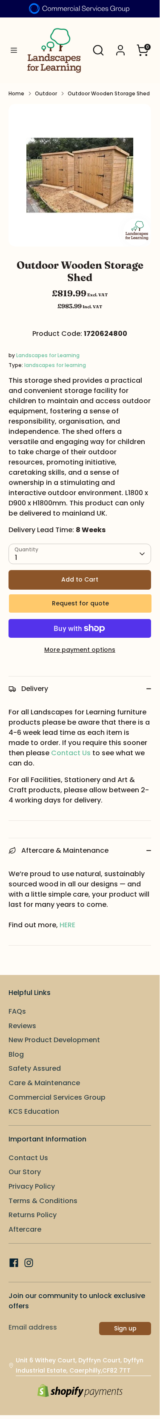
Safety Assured (35, 1068)
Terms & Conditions (43, 1201)
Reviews (22, 1026)
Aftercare (25, 1229)
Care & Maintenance (44, 1083)
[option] (80, 175)
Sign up (125, 1328)
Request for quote (80, 603)
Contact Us (71, 753)
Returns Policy (33, 1215)
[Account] (120, 47)
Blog (16, 1054)
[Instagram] (28, 1262)
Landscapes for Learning (48, 355)
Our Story (25, 1172)
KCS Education (34, 1111)
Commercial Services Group (57, 1097)
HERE (67, 925)
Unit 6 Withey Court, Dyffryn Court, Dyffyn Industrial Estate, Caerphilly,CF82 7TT (79, 1365)
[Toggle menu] (11, 50)
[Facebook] (14, 1262)
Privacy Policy (32, 1186)
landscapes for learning (55, 365)
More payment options (79, 649)
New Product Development (54, 1040)
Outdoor (46, 93)
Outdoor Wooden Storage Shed (109, 93)
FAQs (17, 1011)
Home (16, 93)
